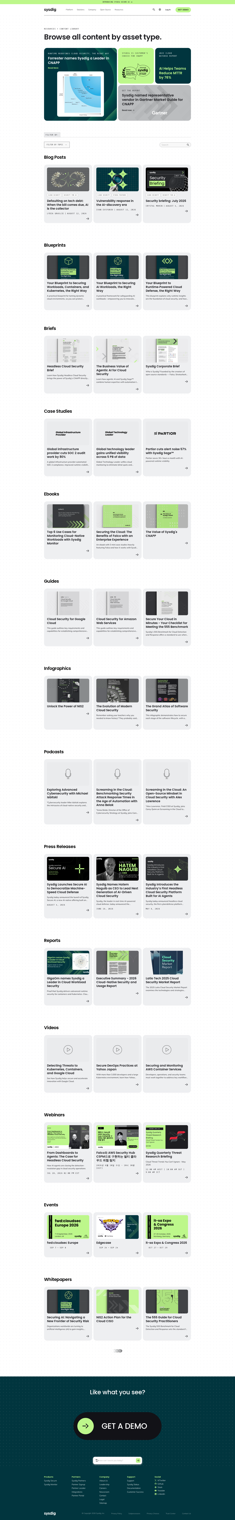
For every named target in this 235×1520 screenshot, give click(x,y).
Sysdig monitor (50, 1484)
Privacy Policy (116, 1513)
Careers (102, 1488)
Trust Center (171, 1513)
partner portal (78, 1495)
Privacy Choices (153, 1513)
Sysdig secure (50, 1480)
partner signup (78, 1484)
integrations (77, 1492)
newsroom (104, 1492)
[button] (69, 9)
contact (102, 1495)
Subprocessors (134, 1513)
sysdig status (133, 1484)
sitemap (103, 1503)
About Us (103, 1480)
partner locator (79, 1488)
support (130, 1480)
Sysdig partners (79, 1480)
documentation (134, 1488)
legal (101, 1499)
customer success (135, 1492)
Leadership (104, 1484)
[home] (50, 9)
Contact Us (186, 1513)
